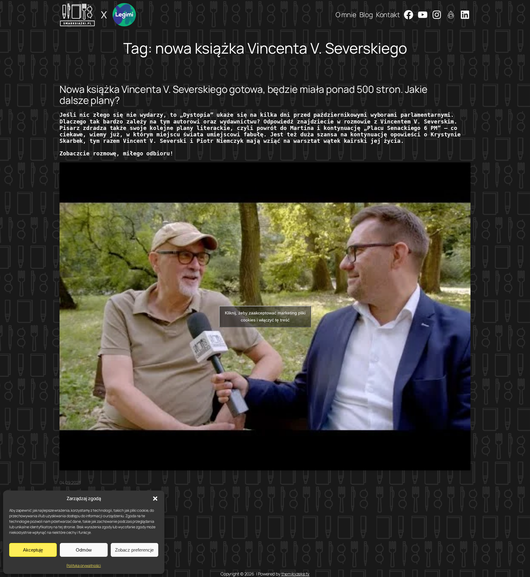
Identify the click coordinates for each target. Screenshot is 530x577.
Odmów (84, 549)
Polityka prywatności (84, 565)
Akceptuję (33, 549)
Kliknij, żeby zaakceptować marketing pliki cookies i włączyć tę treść (265, 316)
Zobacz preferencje (134, 549)
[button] (155, 498)
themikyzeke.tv (295, 574)
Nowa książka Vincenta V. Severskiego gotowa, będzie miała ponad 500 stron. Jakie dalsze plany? (244, 95)
